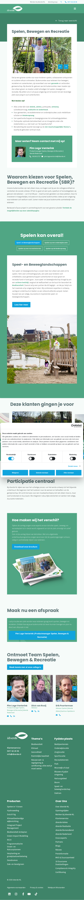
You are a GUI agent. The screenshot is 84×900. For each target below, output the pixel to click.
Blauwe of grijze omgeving (61, 773)
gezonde (54, 83)
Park (56, 763)
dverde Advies (61, 822)
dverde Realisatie (63, 826)
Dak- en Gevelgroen (15, 864)
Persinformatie (61, 853)
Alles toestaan (69, 472)
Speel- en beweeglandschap (62, 788)
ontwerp (55, 107)
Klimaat (34, 748)
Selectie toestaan (42, 472)
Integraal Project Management (14, 827)
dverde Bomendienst (64, 830)
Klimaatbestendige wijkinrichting (15, 820)
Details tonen (73, 466)
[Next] (66, 66)
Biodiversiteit (37, 744)
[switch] (32, 458)
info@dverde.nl (14, 754)
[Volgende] (74, 688)
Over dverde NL (62, 806)
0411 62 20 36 (72, 2)
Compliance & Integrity (65, 868)
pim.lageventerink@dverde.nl (54, 156)
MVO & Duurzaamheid (64, 857)
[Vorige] (9, 688)
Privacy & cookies (36, 887)
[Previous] (60, 66)
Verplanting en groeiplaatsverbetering (17, 855)
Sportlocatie (59, 756)
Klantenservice (13, 748)
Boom (57, 782)
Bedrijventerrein (61, 744)
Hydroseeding (13, 810)
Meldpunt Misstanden (56, 887)
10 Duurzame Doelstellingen (61, 863)
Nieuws (58, 849)
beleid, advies (35, 107)
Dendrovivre (12, 860)
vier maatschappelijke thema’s (57, 127)
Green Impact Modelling (17, 836)
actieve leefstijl (22, 282)
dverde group (52, 2)
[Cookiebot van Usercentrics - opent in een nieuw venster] (73, 425)
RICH (9, 839)
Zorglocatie (59, 752)
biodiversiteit (18, 285)
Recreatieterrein (61, 760)
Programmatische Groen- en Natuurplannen (15, 846)
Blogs (57, 845)
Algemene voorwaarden (16, 887)
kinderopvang (28, 115)
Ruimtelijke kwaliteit (40, 756)
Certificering (60, 872)
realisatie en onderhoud (38, 109)
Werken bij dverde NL (37, 2)
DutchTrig (11, 814)
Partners (59, 841)
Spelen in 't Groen (14, 806)
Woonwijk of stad (61, 767)
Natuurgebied (60, 778)
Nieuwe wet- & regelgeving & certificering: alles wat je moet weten (41, 764)
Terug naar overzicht (67, 20)
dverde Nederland (63, 834)
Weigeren (15, 472)
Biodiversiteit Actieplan (17, 832)
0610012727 (36, 156)
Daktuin (57, 793)
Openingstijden (62, 810)
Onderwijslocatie (61, 748)
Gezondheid (36, 752)
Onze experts (61, 838)
